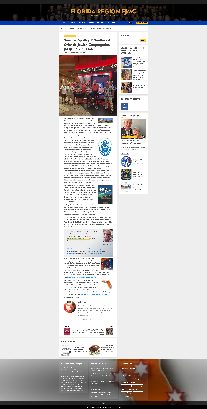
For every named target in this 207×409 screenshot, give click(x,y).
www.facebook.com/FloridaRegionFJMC (94, 294)
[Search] (134, 22)
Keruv (123, 389)
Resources (100, 23)
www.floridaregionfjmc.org (74, 292)
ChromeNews (108, 407)
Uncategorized (138, 393)
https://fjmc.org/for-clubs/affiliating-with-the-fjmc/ (82, 277)
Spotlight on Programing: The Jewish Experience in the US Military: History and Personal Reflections (102, 395)
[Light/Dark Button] (130, 23)
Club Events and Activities (69, 36)
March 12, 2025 (137, 76)
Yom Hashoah (133, 136)
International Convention (128, 382)
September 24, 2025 (138, 163)
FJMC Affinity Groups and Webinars (129, 134)
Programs (72, 23)
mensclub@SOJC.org (96, 253)
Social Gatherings (127, 393)
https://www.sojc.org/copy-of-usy (78, 238)
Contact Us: (143, 23)
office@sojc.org (71, 253)
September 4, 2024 (75, 52)
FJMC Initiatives (126, 379)
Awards (91, 23)
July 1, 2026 (76, 353)
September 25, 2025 (138, 90)
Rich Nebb (67, 52)
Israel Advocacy (125, 136)
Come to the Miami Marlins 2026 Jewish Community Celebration (80, 349)
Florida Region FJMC (103, 11)
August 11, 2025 (137, 189)
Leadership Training (133, 389)
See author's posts (85, 319)
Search (125, 35)
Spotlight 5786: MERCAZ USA (137, 160)
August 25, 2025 (138, 176)
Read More (125, 153)
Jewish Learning (137, 386)
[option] (133, 63)
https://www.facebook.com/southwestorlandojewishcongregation (86, 249)
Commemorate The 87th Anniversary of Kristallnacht (139, 86)
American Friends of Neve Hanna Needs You (139, 186)
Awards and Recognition (128, 368)
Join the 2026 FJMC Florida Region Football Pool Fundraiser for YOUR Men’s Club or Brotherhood (108, 349)
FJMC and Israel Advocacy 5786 (137, 173)
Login (64, 23)
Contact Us (111, 23)
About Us (82, 23)
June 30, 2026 (105, 354)
